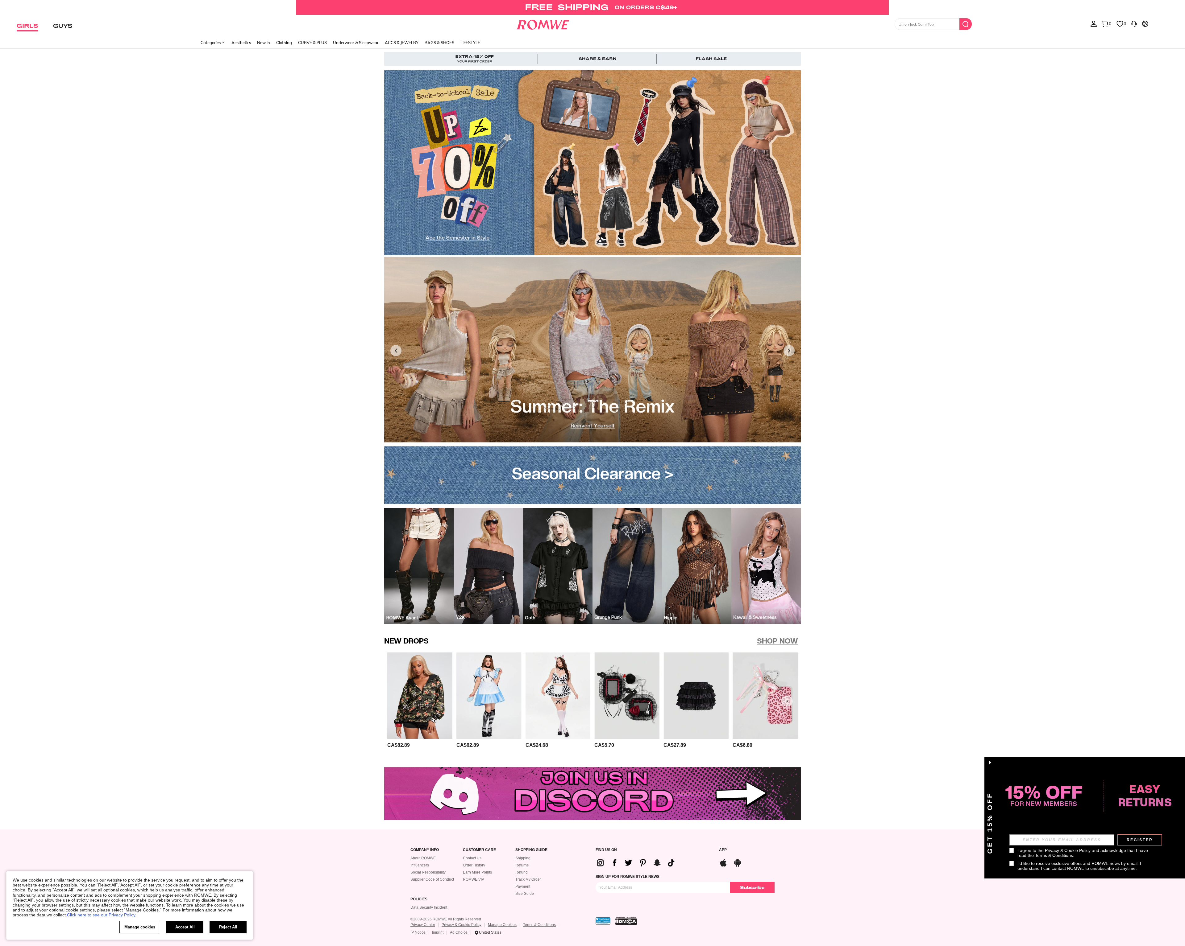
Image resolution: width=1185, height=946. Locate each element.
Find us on (606, 850)
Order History (474, 865)
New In (263, 42)
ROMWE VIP (473, 879)
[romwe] (543, 23)
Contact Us (472, 858)
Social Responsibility (428, 872)
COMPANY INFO (424, 850)
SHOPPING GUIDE (531, 850)
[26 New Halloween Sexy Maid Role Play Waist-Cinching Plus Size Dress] (489, 695)
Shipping (522, 858)
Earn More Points (477, 872)
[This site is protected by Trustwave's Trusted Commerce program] (603, 921)
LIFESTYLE (470, 42)
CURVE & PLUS (312, 42)
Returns (522, 865)
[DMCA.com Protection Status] (626, 921)
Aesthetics (241, 42)
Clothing (284, 42)
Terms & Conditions (539, 925)
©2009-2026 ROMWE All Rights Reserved (445, 919)
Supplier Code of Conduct (432, 879)
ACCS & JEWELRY (401, 42)
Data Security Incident (428, 907)
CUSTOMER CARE (479, 850)
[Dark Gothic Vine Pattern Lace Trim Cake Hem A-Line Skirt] (696, 695)
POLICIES (418, 899)
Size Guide (524, 893)
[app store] (723, 862)
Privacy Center (422, 925)
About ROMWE (423, 858)
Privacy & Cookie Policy (461, 925)
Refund (521, 872)
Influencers (419, 865)
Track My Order (528, 879)
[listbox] (1093, 23)
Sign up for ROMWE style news (627, 876)
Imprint (437, 932)
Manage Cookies (502, 925)
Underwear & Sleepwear (356, 42)
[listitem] (420, 701)
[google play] (737, 862)
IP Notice (418, 932)
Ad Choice (459, 932)
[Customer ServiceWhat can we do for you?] (1133, 23)
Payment (522, 886)
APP (723, 850)
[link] (592, 7)
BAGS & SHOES (439, 42)
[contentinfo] (638, 862)
